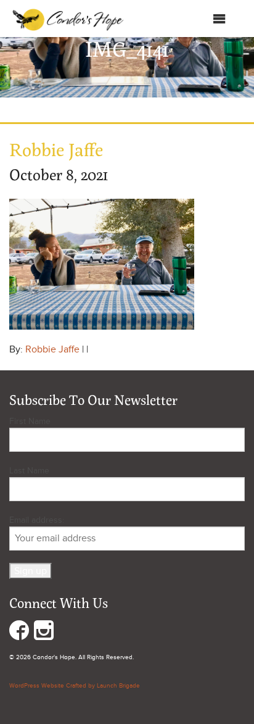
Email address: (36, 520)
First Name (30, 421)
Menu (200, 22)
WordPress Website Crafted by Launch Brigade (74, 685)
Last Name (29, 470)
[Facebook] (19, 633)
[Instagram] (44, 633)
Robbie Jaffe (52, 349)
